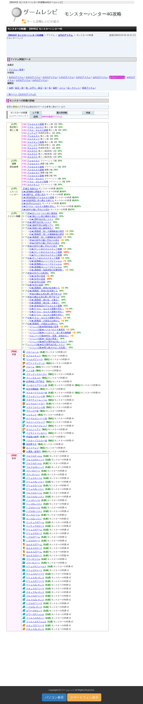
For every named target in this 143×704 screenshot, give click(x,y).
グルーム (30, 367)
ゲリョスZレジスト (35, 489)
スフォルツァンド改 (35, 396)
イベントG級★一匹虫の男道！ (44, 338)
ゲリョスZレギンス (35, 585)
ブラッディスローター (36, 374)
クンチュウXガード (35, 526)
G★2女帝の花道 (37, 276)
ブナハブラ (32, 145)
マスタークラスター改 (36, 392)
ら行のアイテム (23, 80)
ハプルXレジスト (34, 511)
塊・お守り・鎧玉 (34, 88)
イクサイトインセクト (36, 433)
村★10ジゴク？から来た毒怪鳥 (42, 213)
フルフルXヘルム (34, 456)
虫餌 (11, 88)
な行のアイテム (83, 77)
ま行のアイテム (65, 35)
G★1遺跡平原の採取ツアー (41, 225)
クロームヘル (32, 352)
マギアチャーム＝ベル (36, 400)
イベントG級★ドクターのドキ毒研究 (47, 329)
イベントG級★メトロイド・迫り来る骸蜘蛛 (50, 332)
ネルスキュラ (33, 139)
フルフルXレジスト (35, 496)
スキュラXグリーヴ (35, 588)
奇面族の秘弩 (32, 436)
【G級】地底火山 (30, 188)
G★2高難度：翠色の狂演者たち (45, 288)
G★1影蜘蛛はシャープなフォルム (46, 261)
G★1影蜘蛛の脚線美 (32, 191)
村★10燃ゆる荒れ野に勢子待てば (46, 294)
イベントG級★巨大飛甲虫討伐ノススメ (48, 341)
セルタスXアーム (34, 544)
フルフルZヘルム (34, 463)
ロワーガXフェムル (35, 614)
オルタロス (32, 148)
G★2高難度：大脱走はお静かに (45, 321)
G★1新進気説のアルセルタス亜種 (46, 306)
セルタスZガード (34, 555)
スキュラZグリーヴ (35, 625)
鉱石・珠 (19, 88)
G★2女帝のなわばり (32, 203)
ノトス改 (30, 370)
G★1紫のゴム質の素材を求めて (43, 216)
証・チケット (73, 88)
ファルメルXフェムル (36, 621)
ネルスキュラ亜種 (35, 142)
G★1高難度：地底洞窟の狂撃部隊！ (47, 270)
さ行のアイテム (49, 77)
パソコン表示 (54, 697)
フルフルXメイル (34, 493)
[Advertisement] (71, 47)
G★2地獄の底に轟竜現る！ (41, 228)
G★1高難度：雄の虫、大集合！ (45, 300)
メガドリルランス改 (35, 407)
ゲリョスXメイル (34, 478)
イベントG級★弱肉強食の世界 (44, 326)
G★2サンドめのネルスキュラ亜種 (46, 249)
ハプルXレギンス (34, 607)
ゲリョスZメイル (34, 485)
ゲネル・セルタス (35, 127)
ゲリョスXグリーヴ (35, 574)
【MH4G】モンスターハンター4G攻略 (25, 35)
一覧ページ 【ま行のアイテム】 (21, 94)
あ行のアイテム (16, 77)
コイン (62, 88)
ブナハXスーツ (33, 471)
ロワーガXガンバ (34, 610)
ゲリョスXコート (34, 570)
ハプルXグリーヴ (34, 603)
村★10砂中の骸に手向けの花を (44, 240)
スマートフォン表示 (84, 697)
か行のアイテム (33, 77)
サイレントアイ (33, 429)
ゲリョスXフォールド (36, 566)
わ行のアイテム (39, 80)
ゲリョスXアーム (34, 529)
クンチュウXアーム (35, 522)
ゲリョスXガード (34, 533)
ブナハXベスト (33, 474)
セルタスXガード (34, 548)
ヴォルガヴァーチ (34, 359)
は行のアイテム (100, 77)
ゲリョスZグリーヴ (35, 581)
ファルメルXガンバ (35, 618)
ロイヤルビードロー (35, 403)
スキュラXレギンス (35, 592)
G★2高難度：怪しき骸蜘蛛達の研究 (47, 231)
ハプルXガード (33, 540)
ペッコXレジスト (34, 504)
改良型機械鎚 (32, 389)
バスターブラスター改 (36, 440)
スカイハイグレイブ (35, 422)
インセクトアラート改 (36, 385)
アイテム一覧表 (16, 69)
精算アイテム (88, 88)
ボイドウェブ (32, 448)
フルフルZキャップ (35, 467)
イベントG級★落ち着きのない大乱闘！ (48, 347)
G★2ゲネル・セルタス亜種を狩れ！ (39, 206)
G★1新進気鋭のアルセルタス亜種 (38, 197)
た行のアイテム (66, 77)
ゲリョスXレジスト (35, 482)
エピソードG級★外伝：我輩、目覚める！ (49, 336)
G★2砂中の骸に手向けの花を (36, 209)
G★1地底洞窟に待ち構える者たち (38, 200)
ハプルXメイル (33, 507)
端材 (55, 88)
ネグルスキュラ (33, 356)
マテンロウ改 (32, 411)
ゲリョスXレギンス (35, 577)
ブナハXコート (33, 563)
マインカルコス (33, 378)
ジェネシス (31, 415)
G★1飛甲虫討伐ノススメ (42, 219)
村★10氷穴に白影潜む (38, 273)
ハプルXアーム (33, 537)
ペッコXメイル (33, 500)
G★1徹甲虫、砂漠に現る (34, 194)
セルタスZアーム (34, 552)
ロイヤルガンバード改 (36, 418)
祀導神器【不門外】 (35, 381)
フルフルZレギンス (35, 599)
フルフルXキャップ (35, 459)
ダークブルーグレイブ (36, 426)
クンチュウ (32, 133)
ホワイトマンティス (35, 363)
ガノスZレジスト (34, 519)
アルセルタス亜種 (35, 124)
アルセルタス (33, 136)
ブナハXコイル (33, 559)
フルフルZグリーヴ (35, 596)
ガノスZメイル (33, 515)
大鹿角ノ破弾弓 (33, 451)
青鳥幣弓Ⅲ (31, 444)
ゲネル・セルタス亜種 (37, 130)
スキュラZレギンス (35, 629)
